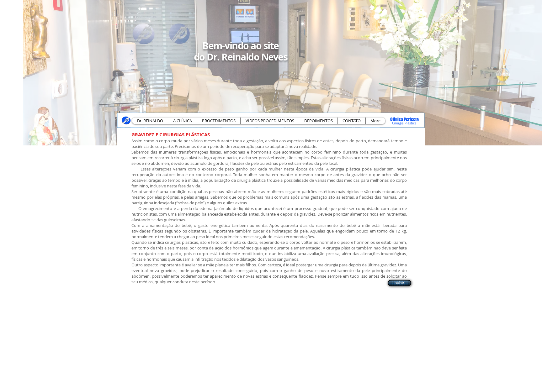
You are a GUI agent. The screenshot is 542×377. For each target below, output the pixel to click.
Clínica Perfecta (404, 119)
